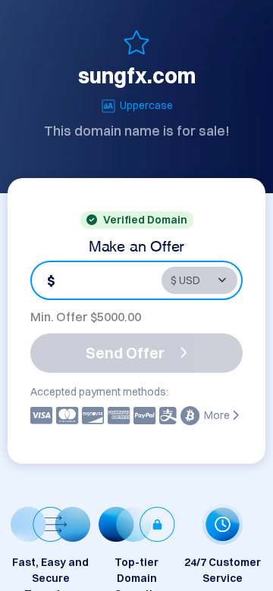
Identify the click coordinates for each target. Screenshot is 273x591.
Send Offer (125, 352)
